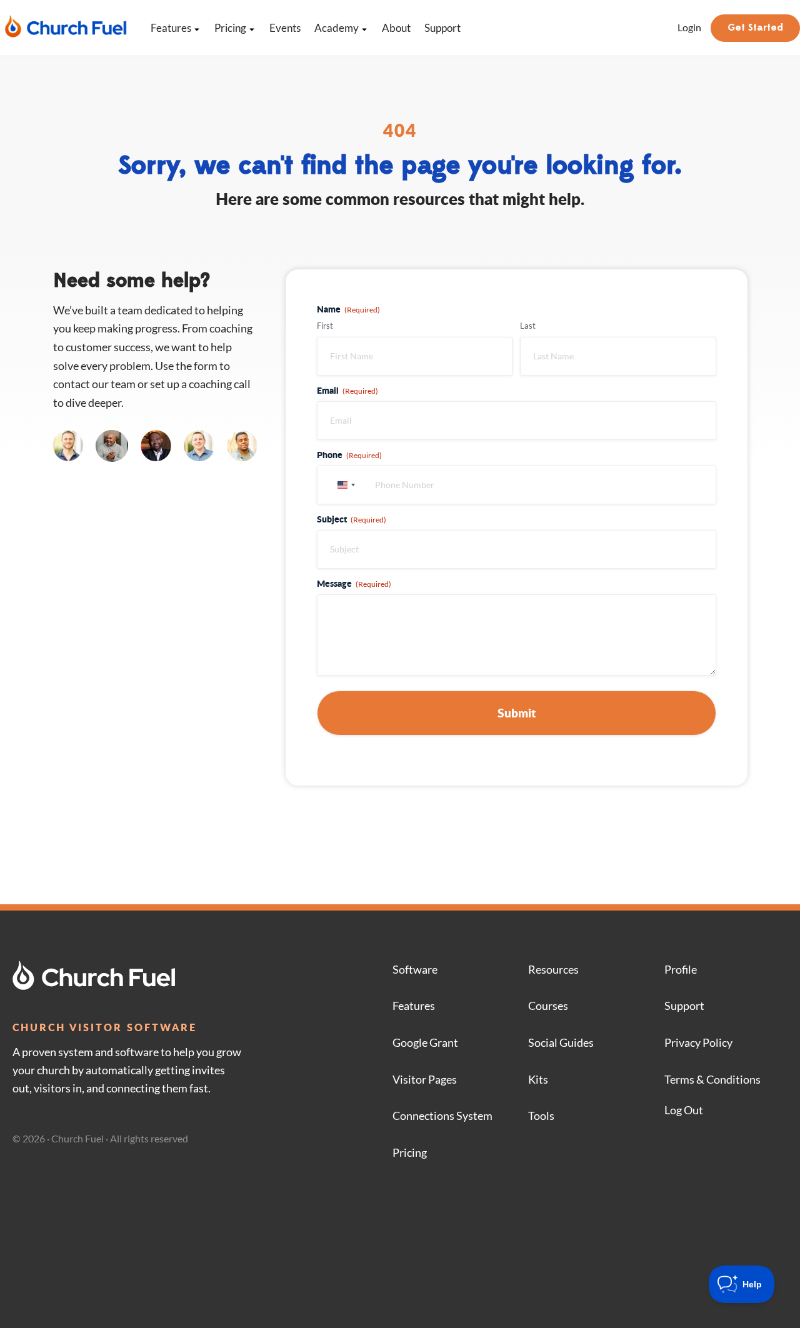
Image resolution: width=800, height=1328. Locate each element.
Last (528, 326)
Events (285, 27)
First (325, 326)
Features (171, 27)
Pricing (230, 27)
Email (347, 390)
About (396, 27)
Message (354, 583)
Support (442, 27)
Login (689, 27)
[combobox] (344, 485)
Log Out (683, 1110)
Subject (351, 518)
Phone (349, 454)
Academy (336, 27)
